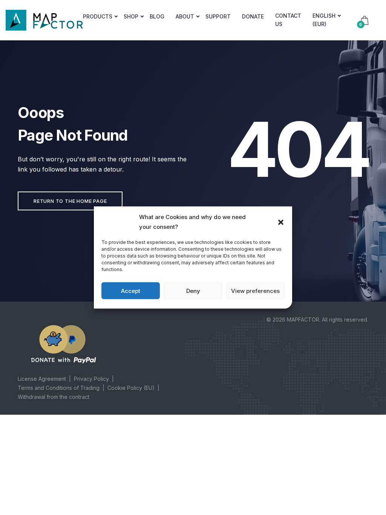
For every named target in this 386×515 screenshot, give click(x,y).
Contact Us (288, 19)
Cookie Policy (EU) (131, 388)
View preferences (255, 290)
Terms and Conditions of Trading (59, 388)
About (185, 16)
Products (97, 16)
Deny (193, 290)
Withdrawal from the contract (53, 397)
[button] (281, 221)
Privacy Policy (91, 379)
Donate (253, 16)
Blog (157, 16)
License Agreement (42, 379)
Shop (131, 16)
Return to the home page (70, 201)
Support (218, 16)
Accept (130, 290)
